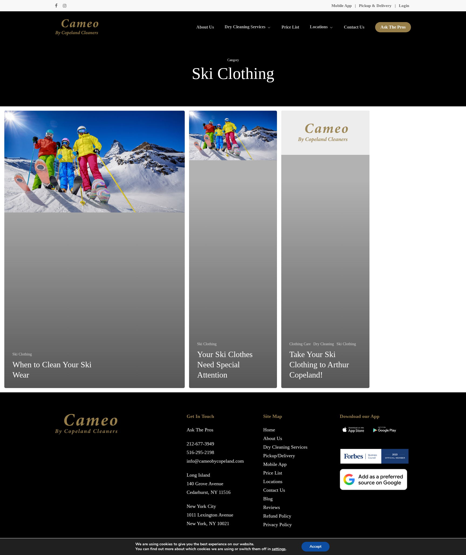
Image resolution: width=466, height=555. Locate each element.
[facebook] (56, 6)
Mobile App (341, 6)
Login (404, 6)
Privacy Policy (277, 524)
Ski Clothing (22, 354)
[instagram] (64, 6)
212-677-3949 (200, 443)
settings (279, 549)
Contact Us (274, 490)
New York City (201, 506)
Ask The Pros (200, 429)
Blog (268, 498)
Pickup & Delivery (375, 6)
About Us (272, 438)
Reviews (271, 507)
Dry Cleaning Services (285, 447)
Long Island (198, 475)
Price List (272, 473)
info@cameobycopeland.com (215, 461)
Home (269, 429)
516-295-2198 (200, 452)
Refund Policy (277, 516)
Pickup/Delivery (279, 455)
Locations (272, 481)
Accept (315, 546)
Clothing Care (300, 344)
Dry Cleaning (323, 344)
